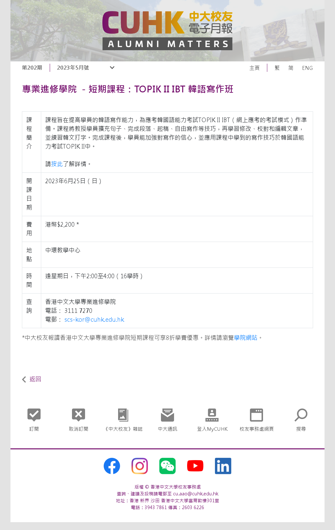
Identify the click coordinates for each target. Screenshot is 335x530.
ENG (307, 68)
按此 (57, 164)
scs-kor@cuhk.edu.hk (94, 319)
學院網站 (245, 338)
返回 (35, 379)
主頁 (254, 68)
